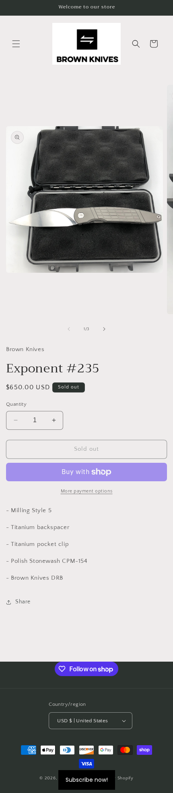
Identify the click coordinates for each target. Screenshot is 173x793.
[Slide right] (104, 329)
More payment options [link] (87, 491)
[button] (16, 44)
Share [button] (23, 602)
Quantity (16, 404)
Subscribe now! (87, 780)
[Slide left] (69, 329)
